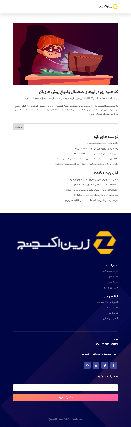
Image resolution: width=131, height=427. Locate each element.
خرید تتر (113, 276)
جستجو (18, 127)
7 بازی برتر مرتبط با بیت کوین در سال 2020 (84, 190)
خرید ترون (112, 282)
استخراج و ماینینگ (40, 98)
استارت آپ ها (54, 98)
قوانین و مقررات (109, 318)
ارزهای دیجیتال (67, 98)
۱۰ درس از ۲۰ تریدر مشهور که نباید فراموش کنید (90, 179)
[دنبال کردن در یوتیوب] (87, 365)
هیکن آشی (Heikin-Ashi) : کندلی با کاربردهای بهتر (87, 200)
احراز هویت (79, 98)
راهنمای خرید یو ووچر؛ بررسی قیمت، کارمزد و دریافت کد (94, 148)
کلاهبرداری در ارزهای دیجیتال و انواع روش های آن (78, 92)
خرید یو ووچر (111, 287)
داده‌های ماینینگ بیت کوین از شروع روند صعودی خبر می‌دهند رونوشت (87, 159)
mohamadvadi (105, 98)
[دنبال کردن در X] (104, 365)
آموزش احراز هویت (107, 302)
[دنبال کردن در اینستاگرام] (96, 365)
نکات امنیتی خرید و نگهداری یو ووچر (102, 143)
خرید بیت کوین (109, 271)
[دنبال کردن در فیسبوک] (113, 365)
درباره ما (113, 313)
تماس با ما (112, 307)
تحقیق (28, 98)
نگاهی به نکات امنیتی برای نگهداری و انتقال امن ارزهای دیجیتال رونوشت (86, 164)
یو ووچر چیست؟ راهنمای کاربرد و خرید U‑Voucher (96, 154)
